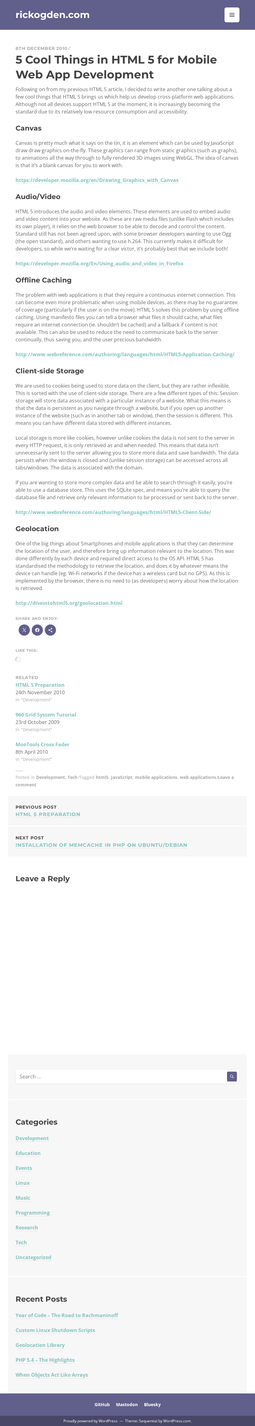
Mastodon (127, 1404)
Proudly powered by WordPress (90, 1421)
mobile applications (156, 777)
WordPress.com (177, 1421)
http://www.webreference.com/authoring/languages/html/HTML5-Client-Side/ (113, 512)
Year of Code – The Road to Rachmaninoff (67, 1315)
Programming (33, 1212)
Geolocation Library (40, 1345)
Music (23, 1197)
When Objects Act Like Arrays (52, 1374)
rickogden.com (53, 14)
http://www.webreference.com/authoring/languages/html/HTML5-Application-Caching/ (125, 354)
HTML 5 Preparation (40, 685)
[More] (50, 630)
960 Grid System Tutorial (46, 714)
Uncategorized (33, 1257)
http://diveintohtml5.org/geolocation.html (69, 603)
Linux (23, 1182)
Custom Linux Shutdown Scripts (55, 1330)
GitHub (102, 1404)
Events (24, 1168)
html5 (102, 777)
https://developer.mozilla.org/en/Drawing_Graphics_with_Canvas (97, 180)
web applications (198, 777)
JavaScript (121, 777)
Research (27, 1227)
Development (50, 777)
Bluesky (152, 1404)
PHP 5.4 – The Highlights (45, 1360)
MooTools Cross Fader (42, 744)
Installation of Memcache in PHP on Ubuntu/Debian (102, 841)
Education (28, 1153)
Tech (72, 777)
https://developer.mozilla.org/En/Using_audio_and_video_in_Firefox (99, 263)
